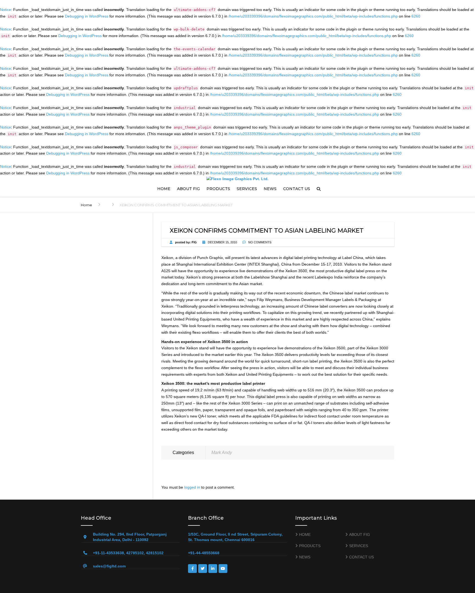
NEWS (270, 188)
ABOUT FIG (188, 188)
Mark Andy (221, 452)
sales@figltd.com (109, 566)
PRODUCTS (218, 188)
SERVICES (247, 188)
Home (86, 205)
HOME (163, 188)
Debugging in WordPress (86, 16)
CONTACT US (296, 188)
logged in (192, 487)
